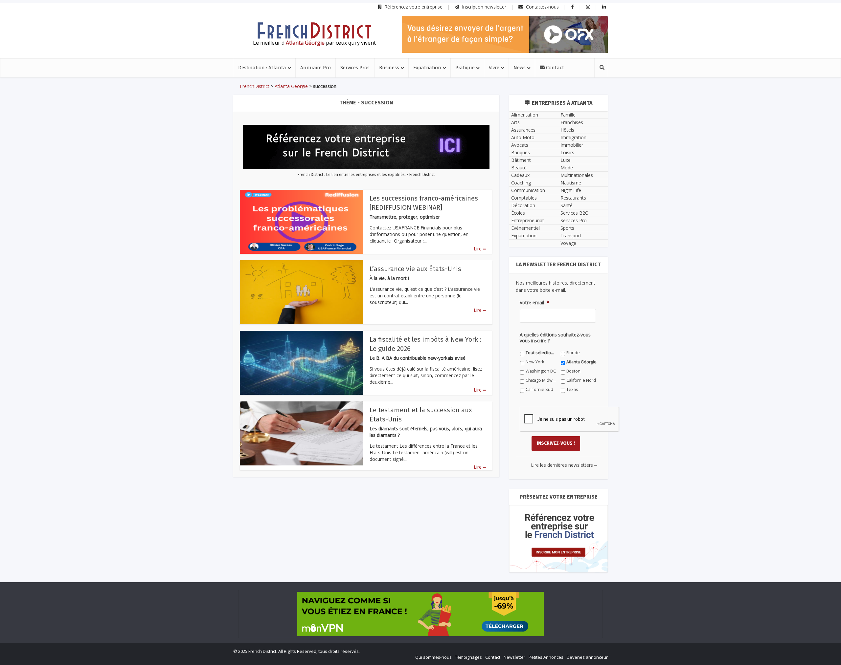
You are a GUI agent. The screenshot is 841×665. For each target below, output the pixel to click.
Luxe (565, 160)
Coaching (521, 183)
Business (389, 68)
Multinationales (576, 175)
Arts (515, 122)
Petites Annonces (546, 657)
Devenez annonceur (587, 657)
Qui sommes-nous (433, 657)
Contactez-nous (542, 7)
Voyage (568, 243)
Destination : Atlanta (262, 68)
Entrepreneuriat (527, 220)
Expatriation (427, 68)
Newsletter (514, 657)
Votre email (534, 303)
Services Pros (355, 68)
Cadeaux (520, 175)
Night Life (570, 190)
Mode (566, 167)
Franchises (571, 122)
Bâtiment (521, 160)
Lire (480, 249)
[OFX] (505, 34)
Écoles (518, 213)
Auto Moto (522, 137)
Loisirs (567, 152)
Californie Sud (539, 389)
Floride (573, 352)
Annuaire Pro (315, 68)
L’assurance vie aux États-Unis (415, 269)
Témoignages (468, 657)
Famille (568, 115)
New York (535, 362)
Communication (528, 190)
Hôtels (567, 130)
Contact (554, 68)
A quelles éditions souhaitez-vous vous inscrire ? (555, 338)
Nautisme (570, 183)
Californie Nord (581, 380)
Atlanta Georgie (291, 86)
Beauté (519, 167)
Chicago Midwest (541, 380)
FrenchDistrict (254, 86)
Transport (570, 235)
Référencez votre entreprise (413, 7)
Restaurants (573, 198)
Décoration (523, 205)
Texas (572, 389)
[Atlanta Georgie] (314, 30)
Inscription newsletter (483, 7)
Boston (573, 371)
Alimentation (524, 115)
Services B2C (574, 213)
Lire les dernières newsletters (564, 465)
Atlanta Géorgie (581, 362)
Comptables (524, 198)
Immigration (573, 137)
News (519, 68)
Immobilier (571, 145)
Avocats (519, 145)
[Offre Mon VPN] (420, 614)
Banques (520, 152)
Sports (567, 228)
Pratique (465, 68)
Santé (566, 205)
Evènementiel (525, 228)
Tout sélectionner (541, 352)
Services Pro (573, 220)
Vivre (494, 68)
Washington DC (541, 371)
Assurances (523, 130)
